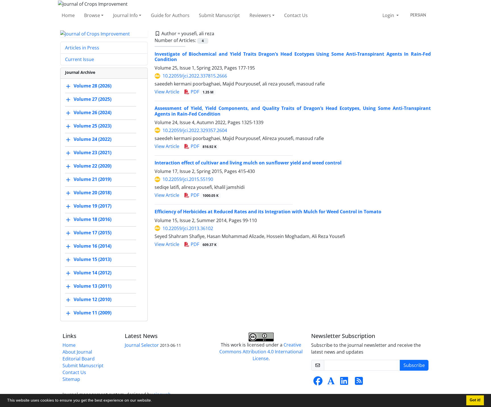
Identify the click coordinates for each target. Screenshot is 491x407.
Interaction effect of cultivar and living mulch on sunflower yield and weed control (248, 163)
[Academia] (331, 382)
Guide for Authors (170, 15)
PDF (201, 92)
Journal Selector (142, 345)
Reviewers (260, 15)
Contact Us (296, 15)
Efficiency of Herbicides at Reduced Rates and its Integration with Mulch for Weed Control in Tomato (268, 211)
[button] (154, 401)
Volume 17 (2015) (92, 233)
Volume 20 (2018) (92, 193)
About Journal (77, 352)
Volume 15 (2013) (92, 259)
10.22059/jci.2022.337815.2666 (195, 76)
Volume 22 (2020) (92, 166)
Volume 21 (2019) (92, 179)
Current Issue (79, 59)
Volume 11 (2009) (92, 313)
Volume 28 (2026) (92, 86)
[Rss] (359, 382)
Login (388, 15)
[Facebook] (318, 382)
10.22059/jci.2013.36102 (188, 228)
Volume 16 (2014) (92, 246)
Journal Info (125, 15)
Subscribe (414, 365)
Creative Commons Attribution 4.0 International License (261, 352)
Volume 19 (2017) (92, 206)
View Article (167, 92)
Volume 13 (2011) (92, 286)
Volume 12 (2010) (92, 300)
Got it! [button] (475, 400)
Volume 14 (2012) (92, 273)
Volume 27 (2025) (92, 99)
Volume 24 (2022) (92, 139)
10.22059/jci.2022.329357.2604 (195, 130)
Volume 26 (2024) (92, 113)
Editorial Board (79, 359)
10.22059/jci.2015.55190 (188, 179)
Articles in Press (82, 48)
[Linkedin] (344, 382)
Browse (92, 15)
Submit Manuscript (219, 15)
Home (68, 15)
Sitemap (71, 379)
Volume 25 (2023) (92, 126)
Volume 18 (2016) (92, 219)
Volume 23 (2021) (92, 153)
